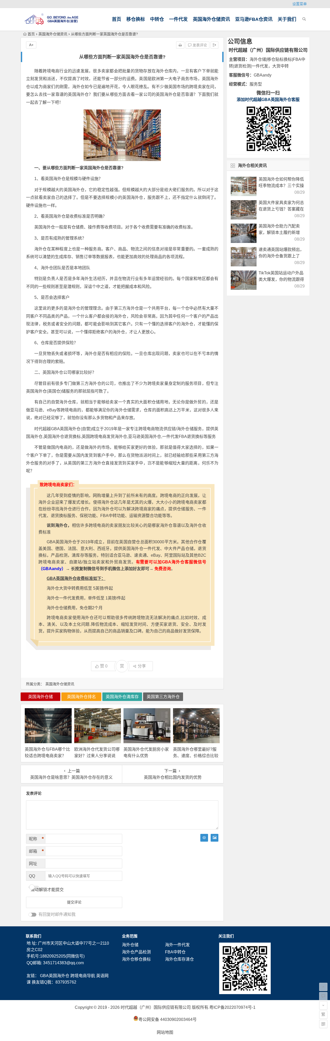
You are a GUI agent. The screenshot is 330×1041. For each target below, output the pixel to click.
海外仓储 (130, 945)
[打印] (180, 45)
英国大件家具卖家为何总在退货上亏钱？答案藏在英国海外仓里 (281, 209)
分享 (142, 666)
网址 (33, 863)
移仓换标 (135, 19)
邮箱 (36, 851)
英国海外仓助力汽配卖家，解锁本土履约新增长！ (279, 232)
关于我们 (287, 19)
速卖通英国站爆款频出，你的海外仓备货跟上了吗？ (281, 256)
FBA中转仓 (175, 952)
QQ (32, 876)
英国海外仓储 (40, 697)
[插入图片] (214, 838)
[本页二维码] (323, 1024)
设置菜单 (299, 4)
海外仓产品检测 (136, 952)
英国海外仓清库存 (122, 697)
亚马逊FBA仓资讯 (254, 19)
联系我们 (33, 936)
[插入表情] (204, 838)
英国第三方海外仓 (163, 697)
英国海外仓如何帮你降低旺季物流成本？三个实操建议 (281, 185)
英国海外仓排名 (81, 697)
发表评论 (199, 45)
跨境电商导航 (82, 976)
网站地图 (165, 1032)
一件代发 (178, 19)
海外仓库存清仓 (179, 959)
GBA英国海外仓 (54, 976)
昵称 (36, 839)
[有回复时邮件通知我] (32, 915)
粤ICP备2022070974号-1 (232, 1007)
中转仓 (157, 19)
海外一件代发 (177, 945)
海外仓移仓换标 (136, 959)
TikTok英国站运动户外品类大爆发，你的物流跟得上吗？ (281, 279)
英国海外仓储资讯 (211, 19)
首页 (116, 19)
